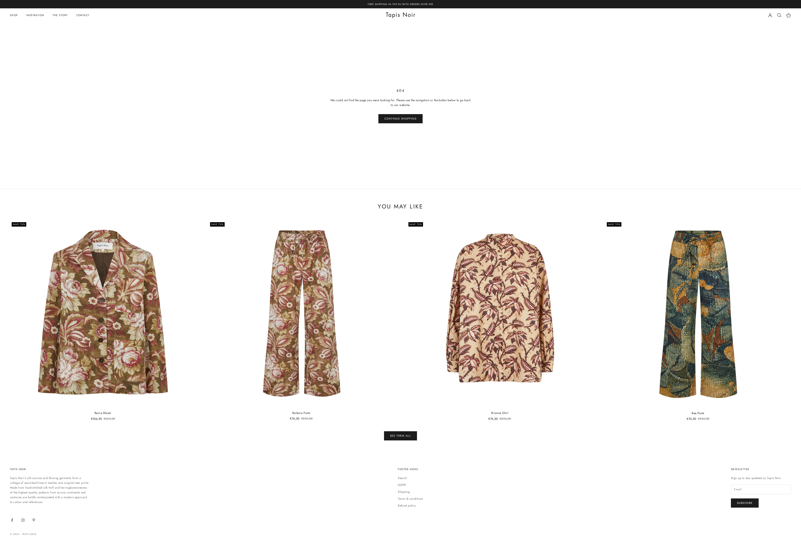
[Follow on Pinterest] (34, 520)
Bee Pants (698, 413)
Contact (82, 15)
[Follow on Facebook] (12, 520)
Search (402, 478)
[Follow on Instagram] (23, 520)
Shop (14, 15)
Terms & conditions (410, 499)
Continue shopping (400, 119)
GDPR (402, 485)
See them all (400, 436)
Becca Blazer (102, 413)
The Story (60, 15)
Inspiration (35, 15)
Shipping (404, 492)
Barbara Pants (301, 413)
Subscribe (745, 503)
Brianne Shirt (499, 413)
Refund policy (407, 505)
